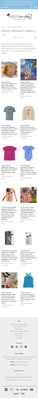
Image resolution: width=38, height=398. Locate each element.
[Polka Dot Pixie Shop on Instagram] (21, 347)
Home (2, 27)
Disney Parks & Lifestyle (21, 362)
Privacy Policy (19, 335)
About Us (19, 374)
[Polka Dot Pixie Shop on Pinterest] (17, 347)
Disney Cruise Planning (21, 365)
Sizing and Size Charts (19, 326)
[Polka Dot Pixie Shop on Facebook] (12, 347)
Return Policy (19, 329)
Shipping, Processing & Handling (19, 331)
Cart (35, 7)
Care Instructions (19, 333)
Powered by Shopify (30, 386)
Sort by (3, 34)
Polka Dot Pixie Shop (19, 386)
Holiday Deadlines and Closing (19, 324)
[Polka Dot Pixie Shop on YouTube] (26, 347)
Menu (6, 7)
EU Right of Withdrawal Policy (23, 380)
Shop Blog (19, 338)
